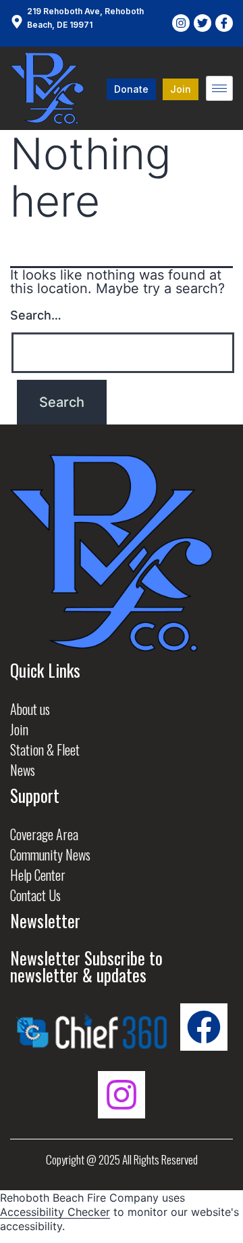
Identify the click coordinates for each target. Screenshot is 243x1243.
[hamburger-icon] (219, 88)
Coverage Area (44, 834)
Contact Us (35, 895)
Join (19, 729)
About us (30, 709)
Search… (35, 315)
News (22, 770)
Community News (50, 854)
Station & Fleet (45, 749)
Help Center (37, 875)
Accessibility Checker (55, 1212)
